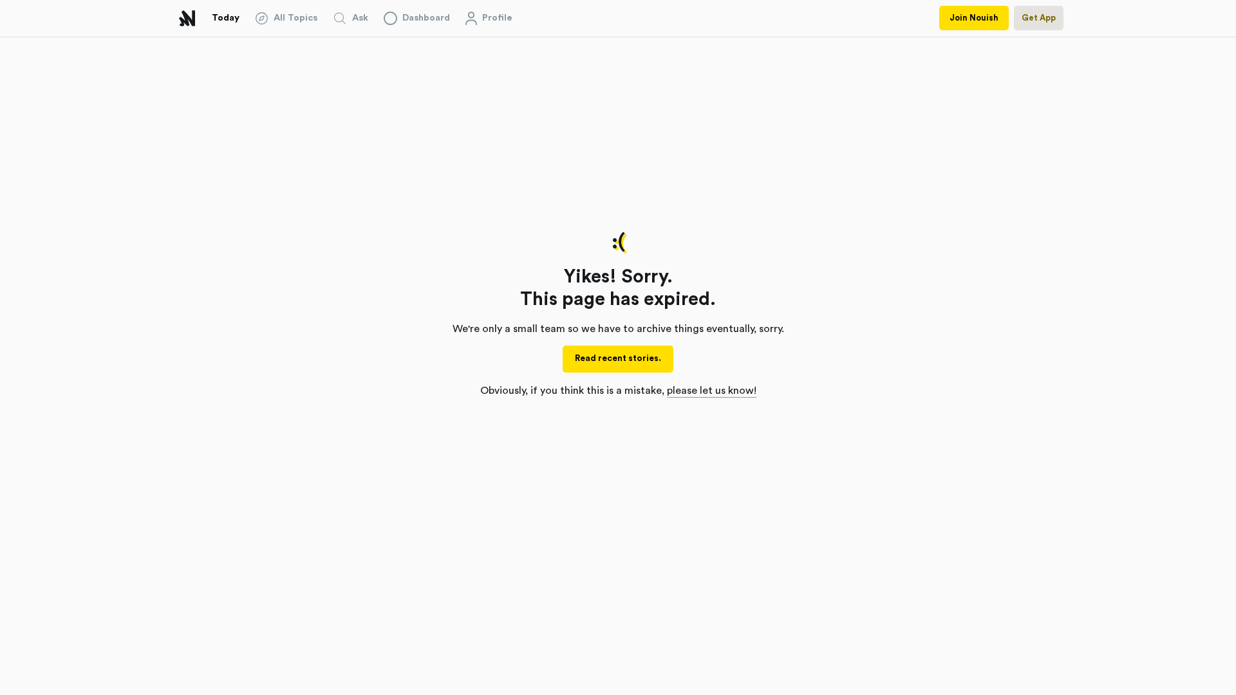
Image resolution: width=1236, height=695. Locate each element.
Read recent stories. (618, 358)
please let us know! (711, 390)
